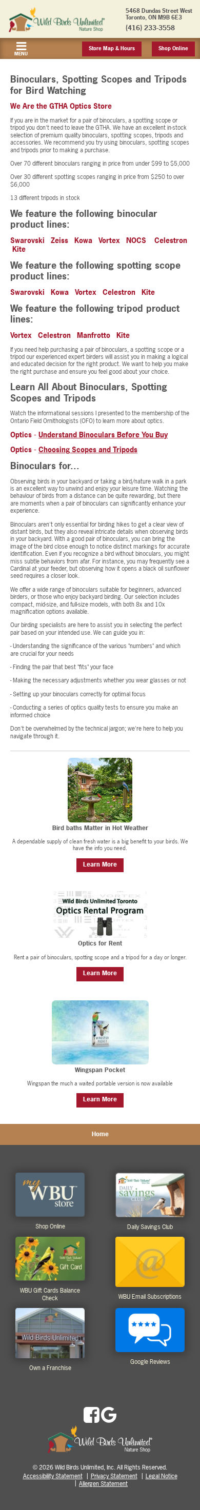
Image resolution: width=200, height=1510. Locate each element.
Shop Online (173, 48)
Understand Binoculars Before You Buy (103, 434)
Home (100, 1134)
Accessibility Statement (53, 1476)
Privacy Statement (114, 1476)
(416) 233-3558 (150, 27)
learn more (100, 864)
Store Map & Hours (112, 48)
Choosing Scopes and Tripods (87, 449)
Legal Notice (161, 1476)
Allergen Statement (103, 1484)
